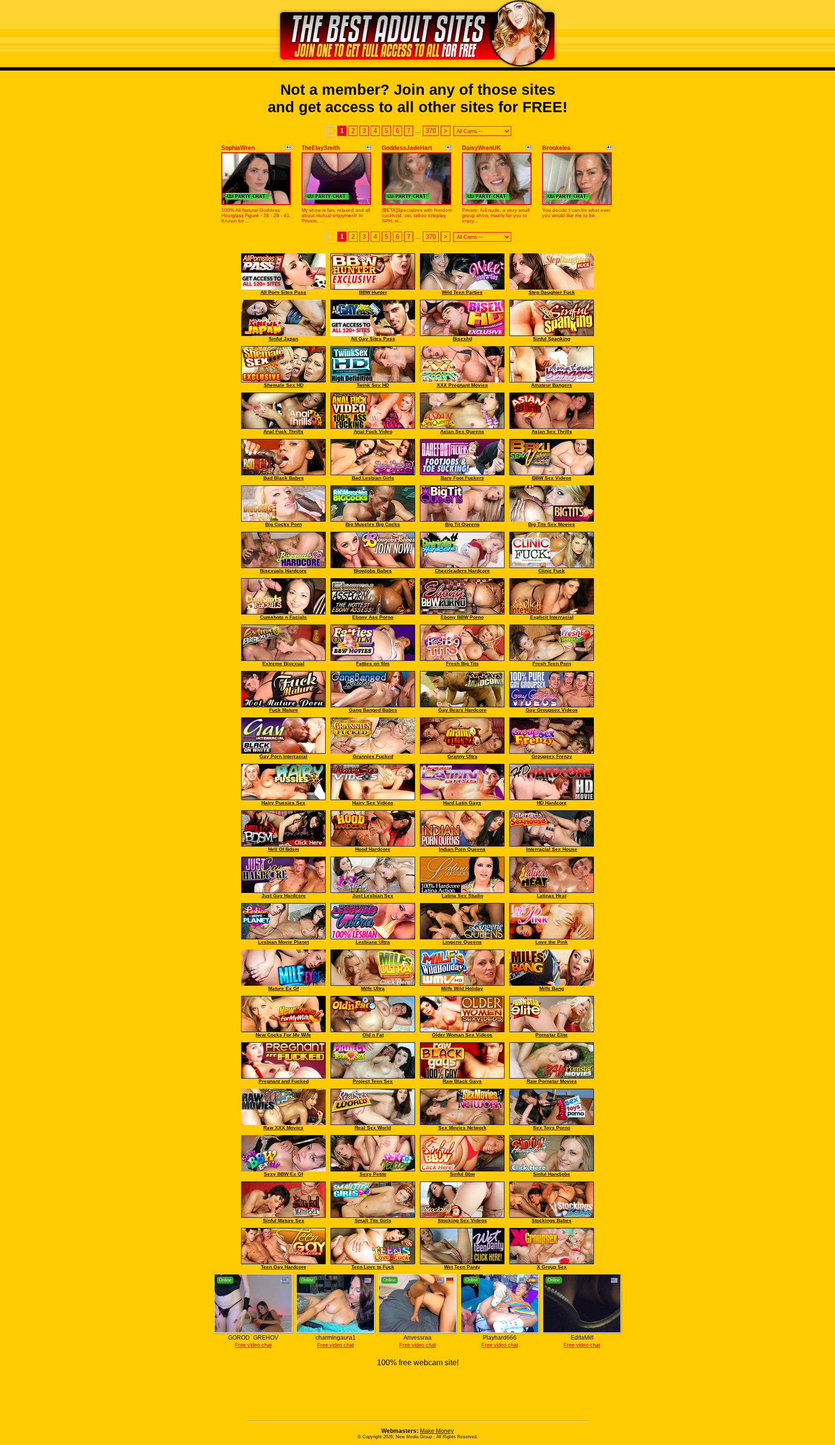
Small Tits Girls (373, 1220)
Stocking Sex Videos (462, 1220)
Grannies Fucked (373, 756)
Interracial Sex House (551, 849)
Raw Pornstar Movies (552, 1081)
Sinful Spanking (551, 338)
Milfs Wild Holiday (462, 988)
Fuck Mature (283, 710)
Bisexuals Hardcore (283, 570)
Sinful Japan (283, 338)
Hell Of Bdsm (283, 849)
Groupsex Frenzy (552, 756)
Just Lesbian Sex (372, 895)
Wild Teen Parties (462, 292)
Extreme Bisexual (283, 663)
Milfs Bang (551, 988)
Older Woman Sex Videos (462, 1034)
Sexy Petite (373, 1174)
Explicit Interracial (552, 617)
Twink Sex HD (373, 385)
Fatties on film (372, 663)
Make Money (437, 1431)
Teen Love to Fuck (372, 1267)
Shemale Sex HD (283, 385)
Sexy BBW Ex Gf (283, 1174)
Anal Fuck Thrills (283, 431)
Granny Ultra (462, 756)
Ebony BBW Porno (462, 617)
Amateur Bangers (551, 385)
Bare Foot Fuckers (462, 478)
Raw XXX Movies (283, 1127)
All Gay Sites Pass (373, 338)
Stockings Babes (552, 1220)
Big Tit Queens (462, 524)
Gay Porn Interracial (283, 756)
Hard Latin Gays (462, 802)
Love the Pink (551, 942)
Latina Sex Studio (462, 895)
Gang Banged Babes (373, 710)
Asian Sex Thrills (552, 431)
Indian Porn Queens (462, 849)
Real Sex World (373, 1127)
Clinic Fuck (551, 570)
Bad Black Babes (283, 478)
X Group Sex (552, 1267)
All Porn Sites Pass (283, 292)
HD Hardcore (552, 802)
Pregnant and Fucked (284, 1081)
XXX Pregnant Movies (462, 385)
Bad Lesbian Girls (373, 478)
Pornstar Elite (551, 1034)
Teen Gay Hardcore (283, 1267)
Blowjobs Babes (373, 570)
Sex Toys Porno (551, 1127)
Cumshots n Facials (283, 617)
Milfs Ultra (373, 988)
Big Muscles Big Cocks (373, 524)
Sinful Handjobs (551, 1174)
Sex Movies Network (462, 1127)
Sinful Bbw (462, 1174)
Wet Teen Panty (462, 1267)
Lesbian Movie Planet (283, 942)
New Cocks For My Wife (283, 1034)
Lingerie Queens (462, 942)
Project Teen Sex (373, 1081)
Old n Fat (373, 1034)
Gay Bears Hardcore (462, 710)
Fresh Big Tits (462, 663)
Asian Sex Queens (462, 431)
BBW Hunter (373, 292)
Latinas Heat (551, 895)
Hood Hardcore (372, 849)
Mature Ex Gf (283, 988)
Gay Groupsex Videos (552, 710)
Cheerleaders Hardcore (462, 570)
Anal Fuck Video (373, 431)
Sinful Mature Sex (283, 1220)
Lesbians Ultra (373, 942)
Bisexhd (462, 338)
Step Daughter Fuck (552, 292)
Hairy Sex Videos (372, 802)
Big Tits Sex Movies (551, 524)
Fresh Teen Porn (552, 663)
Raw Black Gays (462, 1081)
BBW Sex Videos (552, 478)
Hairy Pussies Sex (283, 802)
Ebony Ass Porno (372, 617)
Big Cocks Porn (283, 524)
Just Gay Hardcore (283, 895)
